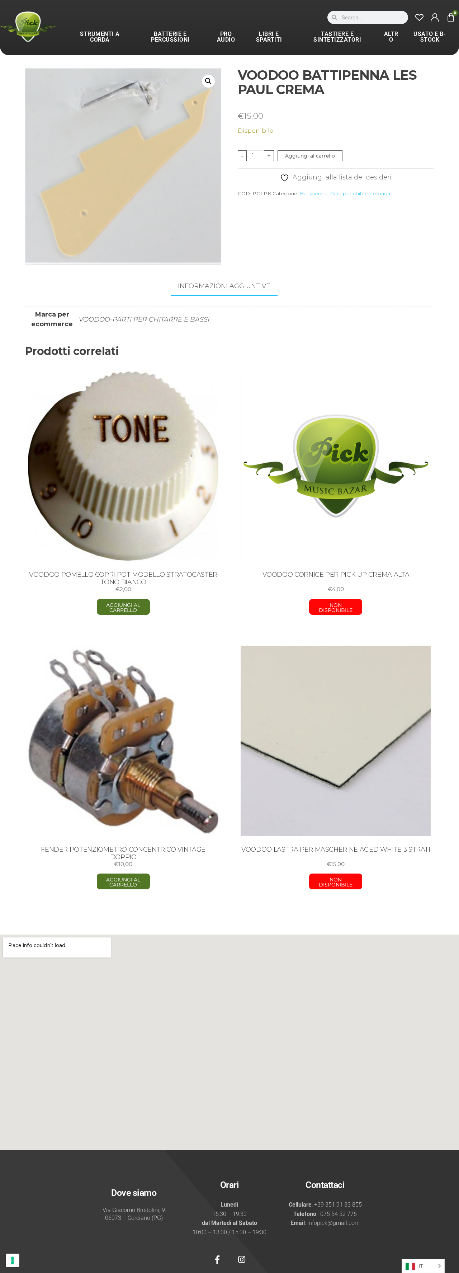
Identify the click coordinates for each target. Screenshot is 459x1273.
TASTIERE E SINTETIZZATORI (337, 37)
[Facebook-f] (217, 1259)
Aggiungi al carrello (310, 156)
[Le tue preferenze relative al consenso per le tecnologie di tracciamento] (12, 1260)
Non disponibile (335, 607)
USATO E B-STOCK (429, 37)
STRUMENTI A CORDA (100, 37)
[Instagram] (241, 1259)
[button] (208, 81)
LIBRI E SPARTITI (269, 37)
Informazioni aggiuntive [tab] (224, 286)
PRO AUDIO (226, 37)
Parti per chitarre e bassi (360, 193)
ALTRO (391, 37)
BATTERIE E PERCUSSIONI (170, 37)
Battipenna (313, 193)
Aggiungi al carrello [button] (123, 607)
